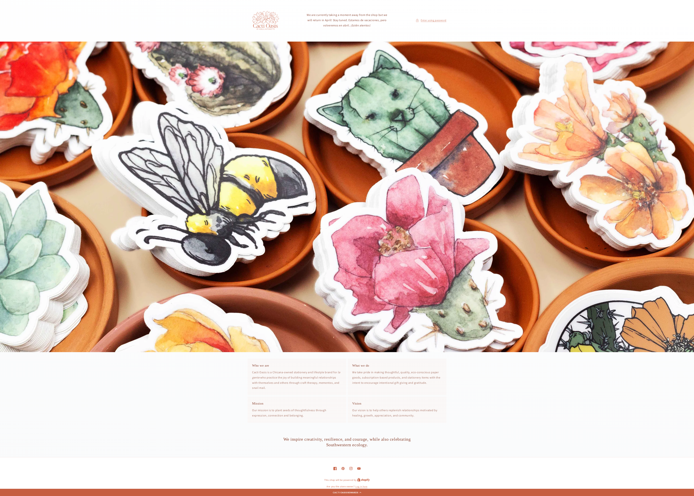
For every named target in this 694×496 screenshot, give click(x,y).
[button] (347, 492)
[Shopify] (363, 480)
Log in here (361, 486)
